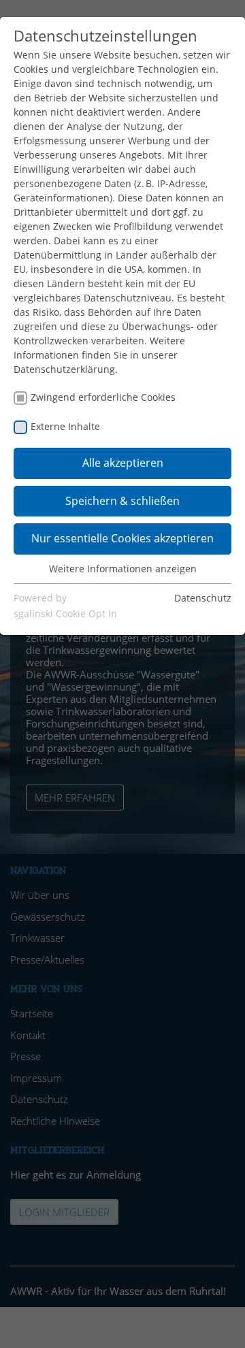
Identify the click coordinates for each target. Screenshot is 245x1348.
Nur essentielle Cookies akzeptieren (122, 538)
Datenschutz (202, 597)
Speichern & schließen (122, 500)
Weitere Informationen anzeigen (123, 568)
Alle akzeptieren (122, 462)
